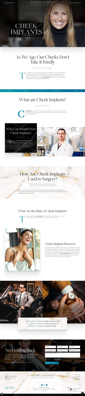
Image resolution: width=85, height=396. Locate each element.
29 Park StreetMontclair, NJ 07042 (76, 377)
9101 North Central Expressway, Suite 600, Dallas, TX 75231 (19, 362)
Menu (80, 2)
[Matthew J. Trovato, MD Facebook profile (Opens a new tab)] (44, 385)
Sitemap (42, 389)
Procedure (26, 90)
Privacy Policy (47, 389)
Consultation (75, 90)
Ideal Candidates (9, 90)
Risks (40, 90)
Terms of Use (44, 390)
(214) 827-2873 (72, 2)
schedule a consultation (60, 256)
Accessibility (53, 389)
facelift (24, 190)
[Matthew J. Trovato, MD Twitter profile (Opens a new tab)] (46, 385)
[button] (2, 394)
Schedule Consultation (51, 362)
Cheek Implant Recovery (57, 90)
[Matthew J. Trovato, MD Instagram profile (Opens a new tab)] (42, 385)
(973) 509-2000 (75, 255)
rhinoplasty (30, 190)
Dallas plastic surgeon (38, 75)
